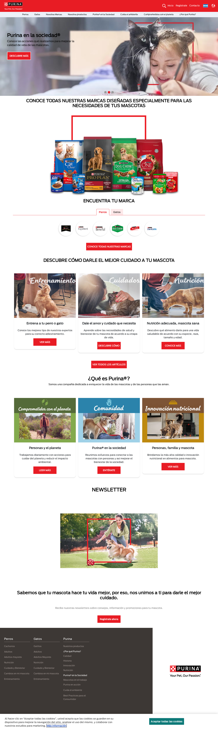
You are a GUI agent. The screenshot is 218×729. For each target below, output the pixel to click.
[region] (109, 721)
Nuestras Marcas (54, 14)
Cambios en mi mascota (16, 673)
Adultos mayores (13, 657)
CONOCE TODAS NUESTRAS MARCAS (109, 246)
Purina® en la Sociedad (103, 14)
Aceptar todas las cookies (166, 721)
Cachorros (9, 646)
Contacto (194, 5)
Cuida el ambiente (129, 14)
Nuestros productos (77, 14)
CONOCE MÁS (173, 345)
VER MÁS (45, 342)
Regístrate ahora (109, 619)
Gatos (37, 14)
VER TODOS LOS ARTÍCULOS (109, 364)
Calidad (67, 656)
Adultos (8, 651)
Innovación (69, 665)
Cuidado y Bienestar (14, 668)
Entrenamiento (12, 679)
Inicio (171, 5)
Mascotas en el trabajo (75, 680)
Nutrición (9, 662)
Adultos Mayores (42, 657)
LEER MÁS (45, 470)
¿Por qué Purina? (187, 14)
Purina (67, 638)
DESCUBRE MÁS (19, 55)
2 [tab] (109, 92)
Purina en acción (72, 684)
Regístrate (181, 5)
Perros (25, 14)
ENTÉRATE (109, 470)
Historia (67, 660)
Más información (56, 725)
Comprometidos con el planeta (159, 14)
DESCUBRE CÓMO (109, 345)
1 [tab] (105, 92)
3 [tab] (112, 92)
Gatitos (38, 646)
